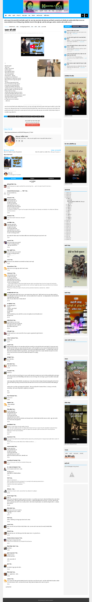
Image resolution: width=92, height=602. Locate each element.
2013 (67, 233)
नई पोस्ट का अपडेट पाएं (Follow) (32, 124)
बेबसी (39, 26)
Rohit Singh (10, 495)
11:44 (8, 475)
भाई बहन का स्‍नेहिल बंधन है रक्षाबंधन (73, 30)
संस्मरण (33, 15)
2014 (67, 232)
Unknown (9, 273)
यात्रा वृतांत (24, 15)
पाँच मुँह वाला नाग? (10, 471)
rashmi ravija (10, 446)
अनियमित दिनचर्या (12, 26)
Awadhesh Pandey (12, 460)
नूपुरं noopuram (11, 553)
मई (68, 213)
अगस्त (68, 208)
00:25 (8, 354)
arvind (9, 240)
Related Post (8, 154)
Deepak (9, 370)
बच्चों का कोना (39, 15)
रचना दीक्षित (9, 222)
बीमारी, (40, 33)
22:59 (8, 328)
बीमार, (38, 33)
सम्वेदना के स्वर (10, 320)
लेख (29, 15)
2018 (67, 226)
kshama (9, 197)
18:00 (8, 289)
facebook (51, 178)
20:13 (8, 300)
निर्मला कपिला (9, 409)
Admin (9, 579)
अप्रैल (68, 214)
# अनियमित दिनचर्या (11, 116)
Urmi (8, 259)
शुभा (8, 564)
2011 (67, 236)
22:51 (8, 434)
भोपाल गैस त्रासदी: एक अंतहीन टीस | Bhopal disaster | (75, 202)
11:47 (8, 237)
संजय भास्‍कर (9, 364)
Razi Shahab (10, 395)
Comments (84, 26)
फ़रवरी (68, 217)
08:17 (8, 464)
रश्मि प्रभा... (9, 489)
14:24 (8, 247)
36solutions (10, 266)
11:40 (8, 212)
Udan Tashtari (11, 338)
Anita (8, 524)
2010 (67, 238)
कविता (9, 15)
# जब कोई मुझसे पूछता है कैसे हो (26, 116)
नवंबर (68, 204)
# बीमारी (38, 116)
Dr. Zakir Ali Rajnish (12, 467)
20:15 (8, 317)
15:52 (8, 528)
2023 (67, 197)
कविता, (25, 33)
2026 (67, 192)
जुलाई (68, 210)
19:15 (8, 457)
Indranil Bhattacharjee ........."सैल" (16, 191)
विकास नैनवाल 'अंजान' (11, 546)
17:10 (8, 270)
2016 (67, 229)
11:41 (8, 219)
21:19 (8, 514)
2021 (67, 221)
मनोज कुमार (9, 331)
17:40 (8, 406)
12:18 (8, 486)
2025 (67, 194)
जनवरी (68, 219)
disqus (32, 178)
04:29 (8, 505)
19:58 (8, 576)
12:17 (8, 443)
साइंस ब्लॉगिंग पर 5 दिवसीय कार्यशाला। (14, 473)
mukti (8, 344)
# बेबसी (42, 116)
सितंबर (68, 207)
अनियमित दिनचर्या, (21, 33)
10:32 (8, 188)
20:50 (8, 493)
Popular (76, 26)
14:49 (8, 367)
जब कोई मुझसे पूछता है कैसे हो (25, 26)
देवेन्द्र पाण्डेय (9, 508)
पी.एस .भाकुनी (9, 250)
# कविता (17, 116)
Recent (67, 26)
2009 (67, 239)
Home (6, 26)
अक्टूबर (69, 205)
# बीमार (34, 116)
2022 (67, 220)
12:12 (8, 543)
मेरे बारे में (18, 15)
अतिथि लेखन (46, 15)
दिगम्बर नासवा (9, 572)
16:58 (8, 399)
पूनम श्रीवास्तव (10, 424)
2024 (67, 195)
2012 (67, 235)
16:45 (8, 569)
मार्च (68, 216)
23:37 (8, 341)
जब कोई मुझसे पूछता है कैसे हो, (31, 33)
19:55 (8, 550)
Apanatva (9, 437)
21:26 (8, 421)
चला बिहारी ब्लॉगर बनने (11, 292)
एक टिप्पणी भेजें (8, 587)
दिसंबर (68, 198)
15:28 (8, 263)
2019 (67, 224)
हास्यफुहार (9, 357)
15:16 (8, 584)
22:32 (8, 535)
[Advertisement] (75, 129)
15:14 (8, 256)
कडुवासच (9, 402)
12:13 (8, 561)
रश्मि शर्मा (8, 531)
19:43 (8, 521)
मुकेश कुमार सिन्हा (10, 184)
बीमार (32, 26)
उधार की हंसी (6, 168)
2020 (67, 223)
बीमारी (36, 26)
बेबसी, (42, 33)
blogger (13, 178)
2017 (67, 227)
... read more (74, 33)
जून (68, 211)
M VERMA (9, 303)
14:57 (8, 392)
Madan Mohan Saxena (13, 538)
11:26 (8, 194)
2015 (67, 230)
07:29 (8, 361)
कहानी (14, 15)
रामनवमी (81, 453)
